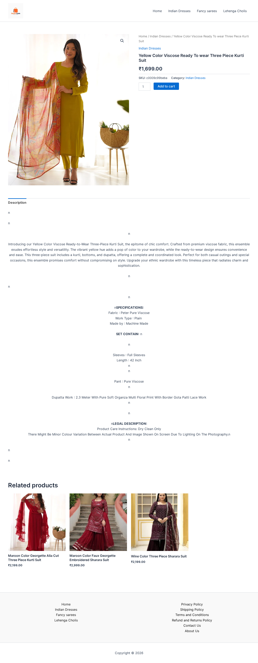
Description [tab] (17, 202)
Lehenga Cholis (235, 11)
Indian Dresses (179, 11)
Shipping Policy (192, 609)
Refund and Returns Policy (192, 620)
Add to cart (166, 86)
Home (157, 11)
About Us (192, 631)
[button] (122, 40)
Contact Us (192, 625)
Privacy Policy (192, 604)
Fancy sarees (207, 11)
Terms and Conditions (192, 615)
